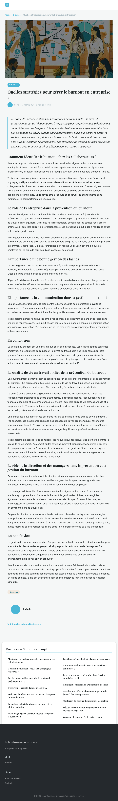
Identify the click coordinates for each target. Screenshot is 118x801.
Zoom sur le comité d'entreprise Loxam (82, 717)
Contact (8, 783)
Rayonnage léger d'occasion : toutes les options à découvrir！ (31, 715)
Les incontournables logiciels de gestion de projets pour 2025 (29, 680)
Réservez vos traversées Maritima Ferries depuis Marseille (84, 677)
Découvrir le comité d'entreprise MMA (27, 687)
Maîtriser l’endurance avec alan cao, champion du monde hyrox (31, 696)
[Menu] (110, 5)
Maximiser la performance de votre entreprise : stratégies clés (31, 660)
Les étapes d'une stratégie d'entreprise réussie (86, 658)
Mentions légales (12, 778)
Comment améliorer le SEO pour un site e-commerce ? (84, 667)
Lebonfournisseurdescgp (22, 742)
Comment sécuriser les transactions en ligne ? (86, 684)
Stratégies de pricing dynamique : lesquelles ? (86, 700)
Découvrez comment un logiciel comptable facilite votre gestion (84, 709)
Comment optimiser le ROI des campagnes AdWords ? (29, 670)
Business (17, 15)
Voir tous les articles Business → (24, 624)
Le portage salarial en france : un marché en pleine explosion (30, 705)
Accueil (8, 15)
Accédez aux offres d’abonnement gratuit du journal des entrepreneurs (85, 693)
